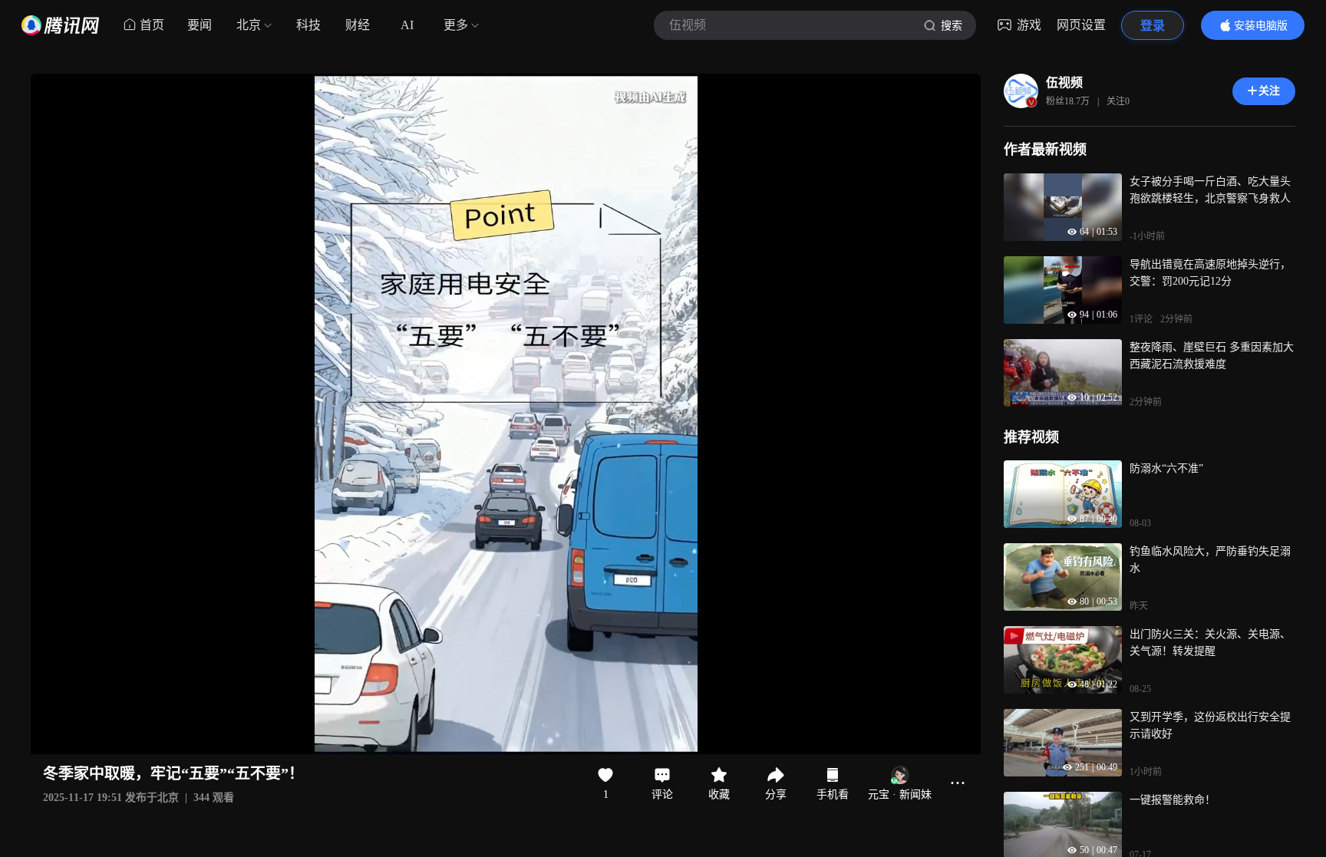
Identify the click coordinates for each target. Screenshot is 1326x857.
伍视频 (1064, 82)
